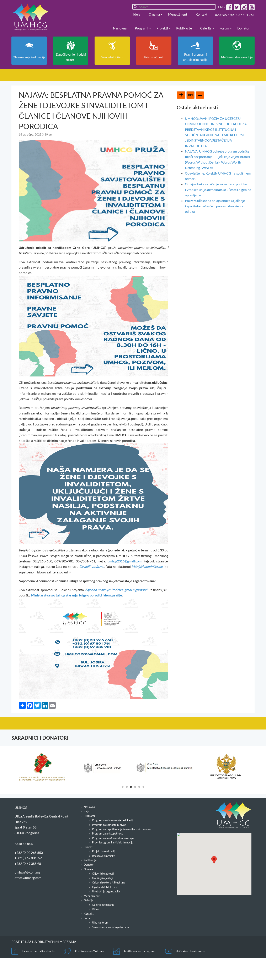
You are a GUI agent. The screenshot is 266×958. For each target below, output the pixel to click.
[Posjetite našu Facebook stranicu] (228, 7)
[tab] (123, 786)
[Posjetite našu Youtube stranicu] (251, 7)
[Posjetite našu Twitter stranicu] (236, 7)
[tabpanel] (41, 766)
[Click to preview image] (93, 190)
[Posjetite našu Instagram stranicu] (243, 7)
